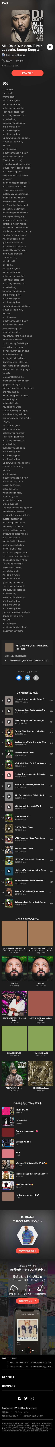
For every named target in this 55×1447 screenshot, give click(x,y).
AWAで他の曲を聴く (27, 1250)
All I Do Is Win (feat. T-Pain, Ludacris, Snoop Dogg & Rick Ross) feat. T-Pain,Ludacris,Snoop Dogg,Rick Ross (31, 1366)
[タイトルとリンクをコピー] (36, 677)
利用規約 (5, 1412)
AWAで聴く (27, 73)
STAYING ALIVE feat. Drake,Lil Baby (14, 1019)
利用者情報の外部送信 (10, 1416)
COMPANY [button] (8, 1386)
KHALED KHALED (14, 1053)
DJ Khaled (20, 54)
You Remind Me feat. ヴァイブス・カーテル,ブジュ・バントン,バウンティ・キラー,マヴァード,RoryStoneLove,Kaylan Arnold (40, 951)
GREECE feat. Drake (41, 1088)
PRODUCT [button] (8, 1377)
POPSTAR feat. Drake (14, 1088)
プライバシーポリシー (22, 1412)
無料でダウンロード (27, 1301)
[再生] (50, 47)
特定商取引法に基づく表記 (33, 1416)
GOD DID (14, 983)
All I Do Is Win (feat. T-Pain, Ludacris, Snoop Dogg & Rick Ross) (31, 1362)
